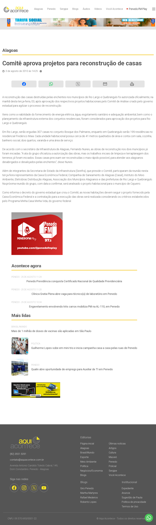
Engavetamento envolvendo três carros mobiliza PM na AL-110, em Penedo (74, 306)
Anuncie (126, 492)
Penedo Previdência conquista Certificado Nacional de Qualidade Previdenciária (74, 281)
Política (84, 466)
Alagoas (38, 8)
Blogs (75, 8)
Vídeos (98, 8)
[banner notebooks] (35, 397)
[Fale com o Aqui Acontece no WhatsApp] (149, 518)
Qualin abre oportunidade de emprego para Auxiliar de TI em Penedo (72, 369)
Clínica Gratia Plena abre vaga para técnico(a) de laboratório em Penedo (74, 293)
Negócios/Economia (91, 470)
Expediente (128, 488)
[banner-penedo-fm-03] (37, 254)
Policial (112, 466)
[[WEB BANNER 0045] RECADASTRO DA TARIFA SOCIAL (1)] (81, 25)
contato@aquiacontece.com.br (27, 459)
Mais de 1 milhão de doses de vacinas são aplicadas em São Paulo (51, 331)
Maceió (113, 457)
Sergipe (64, 8)
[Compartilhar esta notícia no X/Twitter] (77, 84)
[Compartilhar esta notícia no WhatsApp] (51, 84)
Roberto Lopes (88, 501)
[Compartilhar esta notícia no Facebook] (24, 84)
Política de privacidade (134, 501)
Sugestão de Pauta (132, 497)
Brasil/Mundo (87, 452)
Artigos (112, 448)
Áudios (86, 8)
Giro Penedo (87, 488)
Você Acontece (114, 8)
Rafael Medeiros (89, 497)
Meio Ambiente (88, 461)
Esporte (84, 457)
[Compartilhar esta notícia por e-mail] (105, 84)
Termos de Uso (130, 506)
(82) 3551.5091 (18, 454)
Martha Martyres (89, 492)
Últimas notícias (117, 443)
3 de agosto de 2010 (16, 71)
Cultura (112, 452)
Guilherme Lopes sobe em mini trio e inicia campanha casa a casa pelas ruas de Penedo (84, 348)
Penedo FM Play (138, 9)
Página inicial (87, 443)
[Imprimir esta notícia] (132, 84)
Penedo (51, 8)
